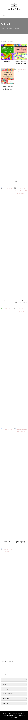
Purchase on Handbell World (7, 48)
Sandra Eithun (14, 9)
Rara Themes (14, 715)
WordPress (14, 717)
